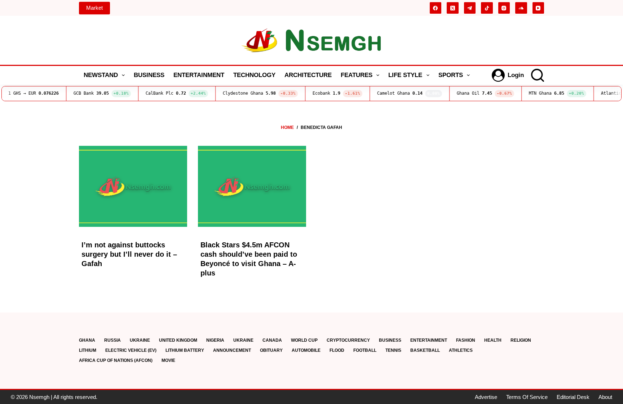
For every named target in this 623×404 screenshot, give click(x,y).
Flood (337, 350)
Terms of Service (527, 397)
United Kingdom (178, 340)
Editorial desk (573, 397)
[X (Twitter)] (453, 8)
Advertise (486, 397)
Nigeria (215, 340)
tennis (393, 350)
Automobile (306, 350)
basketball (425, 350)
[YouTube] (538, 8)
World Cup (304, 340)
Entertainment (198, 75)
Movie (168, 360)
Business (149, 75)
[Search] (537, 75)
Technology (254, 75)
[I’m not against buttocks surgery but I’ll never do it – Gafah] (133, 186)
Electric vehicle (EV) (130, 350)
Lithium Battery (184, 350)
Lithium (87, 350)
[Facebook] (436, 8)
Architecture (308, 75)
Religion (521, 340)
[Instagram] (504, 8)
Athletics (461, 350)
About (605, 397)
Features (356, 75)
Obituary (271, 350)
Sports (450, 75)
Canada (272, 340)
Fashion (465, 340)
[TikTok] (487, 8)
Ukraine (140, 340)
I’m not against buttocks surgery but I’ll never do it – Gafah (129, 254)
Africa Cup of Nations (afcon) (116, 360)
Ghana (87, 340)
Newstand (101, 75)
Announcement (232, 350)
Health (493, 340)
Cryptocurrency (348, 340)
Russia (112, 340)
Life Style (405, 75)
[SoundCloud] (521, 8)
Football (364, 350)
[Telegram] (470, 8)
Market (94, 8)
